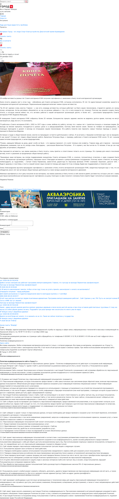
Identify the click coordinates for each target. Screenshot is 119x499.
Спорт (23, 32)
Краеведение (60, 32)
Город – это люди (14, 32)
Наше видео (12, 25)
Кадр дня (3, 25)
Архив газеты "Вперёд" (8, 325)
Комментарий (5, 225)
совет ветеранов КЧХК (8, 189)
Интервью (4, 32)
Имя (1, 228)
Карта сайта (4, 343)
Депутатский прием (47, 32)
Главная (3, 16)
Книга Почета (22, 189)
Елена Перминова (34, 189)
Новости (3, 18)
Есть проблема (22, 25)
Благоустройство (33, 32)
